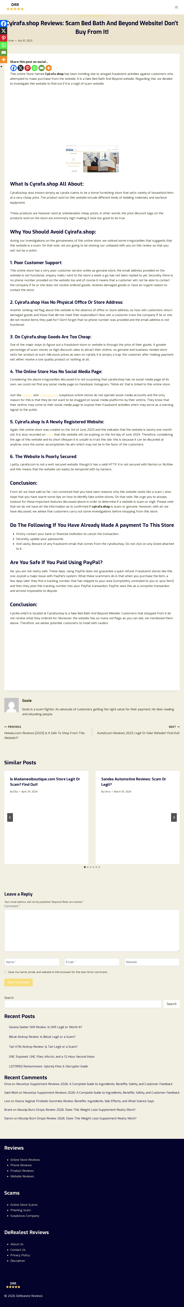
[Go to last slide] (10, 817)
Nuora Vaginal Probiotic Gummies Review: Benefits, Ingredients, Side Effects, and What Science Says (84, 1101)
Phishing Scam (20, 1210)
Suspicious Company (24, 1216)
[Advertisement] (92, 117)
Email (71, 962)
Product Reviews (22, 1171)
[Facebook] (13, 68)
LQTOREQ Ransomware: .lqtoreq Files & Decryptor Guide (48, 1066)
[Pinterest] (27, 68)
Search (9, 998)
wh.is (49, 434)
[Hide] (1, 66)
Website (131, 962)
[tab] (85, 867)
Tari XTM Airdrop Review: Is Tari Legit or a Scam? (43, 1047)
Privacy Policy (20, 1255)
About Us (16, 1244)
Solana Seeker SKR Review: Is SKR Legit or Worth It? (45, 1027)
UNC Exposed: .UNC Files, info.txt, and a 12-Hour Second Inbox (52, 1057)
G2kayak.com (48, 395)
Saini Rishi (11, 1093)
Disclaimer (17, 1261)
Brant (8, 1110)
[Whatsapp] (34, 68)
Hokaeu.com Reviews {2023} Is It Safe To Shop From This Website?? (44, 732)
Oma (107, 791)
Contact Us (18, 1250)
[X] (20, 68)
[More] (48, 68)
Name (11, 962)
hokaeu (27, 395)
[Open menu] (176, 7)
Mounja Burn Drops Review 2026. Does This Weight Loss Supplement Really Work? (76, 1110)
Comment (12, 906)
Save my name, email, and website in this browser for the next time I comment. (58, 972)
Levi (7, 1101)
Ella (15, 791)
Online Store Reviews (92, 16)
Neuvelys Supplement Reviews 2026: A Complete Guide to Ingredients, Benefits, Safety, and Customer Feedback (94, 1084)
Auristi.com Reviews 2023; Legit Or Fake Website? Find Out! (138, 730)
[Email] (41, 68)
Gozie (11, 40)
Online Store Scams (24, 1205)
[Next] (174, 817)
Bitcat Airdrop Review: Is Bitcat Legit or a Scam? (42, 1037)
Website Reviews (22, 1176)
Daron (8, 1118)
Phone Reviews (21, 1165)
